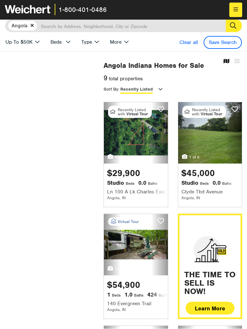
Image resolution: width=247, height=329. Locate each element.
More (116, 42)
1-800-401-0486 (83, 9)
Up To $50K (18, 42)
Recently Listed (136, 89)
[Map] (226, 61)
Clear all (188, 42)
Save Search (223, 42)
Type (86, 42)
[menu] (235, 10)
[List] (237, 61)
